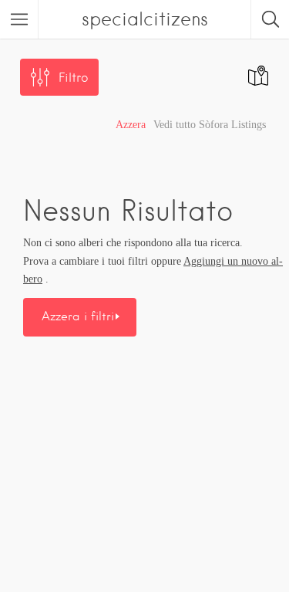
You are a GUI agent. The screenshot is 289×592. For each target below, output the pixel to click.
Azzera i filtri (78, 316)
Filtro (73, 77)
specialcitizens (145, 19)
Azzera (131, 124)
